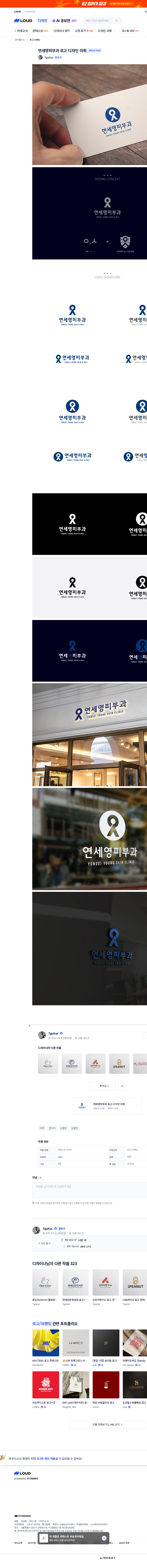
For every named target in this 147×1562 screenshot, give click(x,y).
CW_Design (128, 1364)
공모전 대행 (124, 1542)
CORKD (66, 1364)
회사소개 (18, 1542)
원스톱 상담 (130, 30)
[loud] (17, 11)
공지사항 (32, 1542)
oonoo (96, 1406)
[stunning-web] (22, 1516)
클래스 (110, 1542)
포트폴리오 (20, 39)
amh (95, 1364)
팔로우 (58, 57)
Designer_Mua (69, 1406)
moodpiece (38, 1364)
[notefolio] (30, 11)
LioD (125, 1406)
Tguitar (53, 1033)
